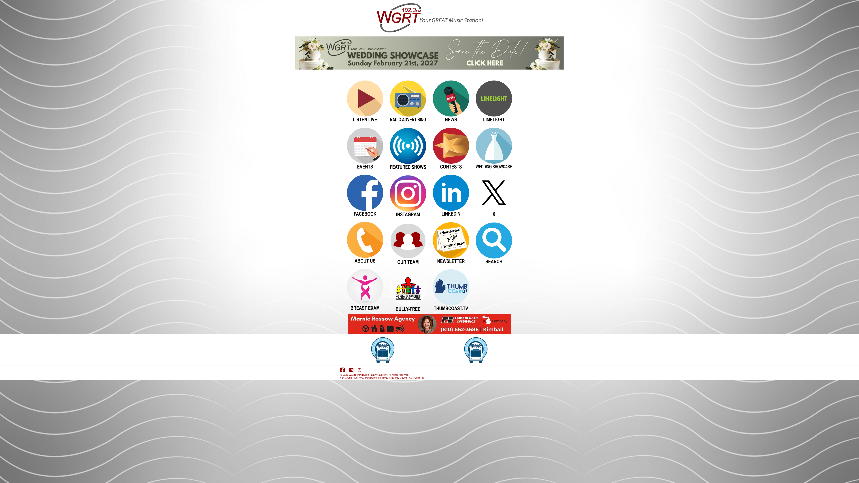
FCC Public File (416, 377)
